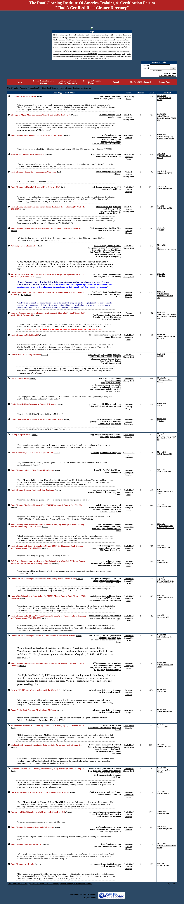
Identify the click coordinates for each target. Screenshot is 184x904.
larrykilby (162, 691)
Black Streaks (100, 254)
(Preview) (40, 96)
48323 (119, 230)
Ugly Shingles (95, 435)
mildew (113, 563)
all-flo (112, 156)
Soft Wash (94, 252)
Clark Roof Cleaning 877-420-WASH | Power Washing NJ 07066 (39, 792)
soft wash (96, 710)
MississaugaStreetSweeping (166, 249)
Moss (113, 98)
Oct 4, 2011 (161, 312)
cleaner (118, 419)
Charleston (107, 357)
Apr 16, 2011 (161, 171)
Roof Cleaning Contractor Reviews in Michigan (32, 827)
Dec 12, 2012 (161, 709)
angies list (117, 831)
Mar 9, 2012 (161, 434)
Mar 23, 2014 (161, 844)
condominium (115, 812)
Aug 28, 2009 (161, 96)
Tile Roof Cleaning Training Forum (128, 174)
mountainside (115, 581)
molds (119, 172)
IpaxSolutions (164, 813)
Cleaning (106, 250)
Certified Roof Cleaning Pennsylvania (128, 422)
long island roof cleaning (111, 142)
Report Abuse (90, 897)
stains (107, 337)
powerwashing (101, 579)
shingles (114, 337)
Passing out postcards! (20, 435)
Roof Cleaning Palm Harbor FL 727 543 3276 (165, 527)
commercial (105, 812)
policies (118, 730)
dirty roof (117, 135)
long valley (100, 598)
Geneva (102, 248)
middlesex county (98, 640)
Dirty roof (117, 864)
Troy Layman (164, 865)
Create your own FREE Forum (82, 894)
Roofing (118, 277)
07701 (119, 620)
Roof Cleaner (116, 250)
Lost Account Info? (167, 75)
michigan (106, 187)
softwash (106, 424)
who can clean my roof (102, 144)
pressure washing (101, 526)
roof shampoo (115, 670)
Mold (102, 437)
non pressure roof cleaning (105, 389)
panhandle (95, 453)
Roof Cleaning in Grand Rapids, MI (26, 844)
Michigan (106, 435)
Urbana (104, 359)
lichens (118, 512)
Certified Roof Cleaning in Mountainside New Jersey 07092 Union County (43, 579)
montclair (106, 565)
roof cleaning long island (102, 137)
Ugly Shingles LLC (165, 188)
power (114, 794)
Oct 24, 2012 (161, 663)
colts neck (105, 335)
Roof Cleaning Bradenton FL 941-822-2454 (165, 296)
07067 (119, 638)
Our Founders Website (17, 88)
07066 (91, 792)
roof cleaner (116, 753)
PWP (102, 154)
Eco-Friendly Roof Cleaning (103, 274)
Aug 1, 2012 (161, 545)
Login (173, 68)
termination (116, 725)
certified (102, 404)
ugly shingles (95, 829)
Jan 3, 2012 (161, 354)
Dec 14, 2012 (161, 689)
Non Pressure (104, 252)
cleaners (96, 636)
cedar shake (105, 710)
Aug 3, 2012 (161, 578)
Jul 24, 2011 (161, 228)
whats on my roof (114, 139)
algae (115, 137)
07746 (119, 509)
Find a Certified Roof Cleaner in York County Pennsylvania (37, 419)
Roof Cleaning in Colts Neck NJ (25, 335)
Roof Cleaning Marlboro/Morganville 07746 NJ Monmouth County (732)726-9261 (47, 505)
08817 (102, 550)
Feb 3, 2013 (161, 489)
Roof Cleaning (100, 98)
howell (113, 187)
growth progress (114, 117)
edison (107, 548)
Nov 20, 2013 (161, 826)
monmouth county (104, 492)
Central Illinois (107, 363)
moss (119, 137)
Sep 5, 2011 (161, 292)
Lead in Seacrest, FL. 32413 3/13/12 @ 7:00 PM (32, 453)
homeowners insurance (97, 728)
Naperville (111, 246)
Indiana (118, 361)
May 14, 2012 (161, 245)
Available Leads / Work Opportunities (128, 455)
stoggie (161, 230)
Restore (107, 317)
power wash (116, 335)
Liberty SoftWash (165, 746)
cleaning (103, 172)
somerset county (114, 526)
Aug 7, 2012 (161, 615)
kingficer (162, 276)
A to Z (161, 405)
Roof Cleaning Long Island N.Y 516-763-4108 (165, 138)
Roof (98, 172)
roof (113, 144)
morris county (94, 600)
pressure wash (95, 507)
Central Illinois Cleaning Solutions (26, 355)
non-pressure (116, 424)
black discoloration (102, 749)
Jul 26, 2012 (161, 504)
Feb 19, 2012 (161, 419)
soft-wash (117, 406)
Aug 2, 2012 (161, 524)
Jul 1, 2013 (161, 792)
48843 (119, 187)
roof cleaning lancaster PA (110, 211)
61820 (108, 391)
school (103, 814)
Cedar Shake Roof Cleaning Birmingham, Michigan (33, 710)
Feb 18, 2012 (161, 403)
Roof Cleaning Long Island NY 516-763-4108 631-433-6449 (37, 135)
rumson (91, 492)
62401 (119, 391)
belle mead (96, 529)
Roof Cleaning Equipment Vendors (129, 157)
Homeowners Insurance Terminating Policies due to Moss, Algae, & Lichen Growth (47, 725)
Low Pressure (115, 252)
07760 (119, 490)
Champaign (95, 359)
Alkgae (101, 277)
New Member (170, 73)
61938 (113, 391)
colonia (102, 638)
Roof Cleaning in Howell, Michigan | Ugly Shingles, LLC (35, 187)
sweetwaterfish (164, 562)
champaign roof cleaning (111, 383)
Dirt (119, 319)
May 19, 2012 (161, 378)
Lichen (118, 98)
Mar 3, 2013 (161, 744)
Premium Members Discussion (128, 295)
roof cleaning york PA (112, 209)
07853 (107, 598)
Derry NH (98, 470)
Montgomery (93, 248)
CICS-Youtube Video (20, 378)
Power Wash (116, 313)
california (117, 174)
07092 (111, 583)
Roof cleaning (115, 751)
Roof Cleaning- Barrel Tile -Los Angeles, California (33, 172)
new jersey (117, 492)
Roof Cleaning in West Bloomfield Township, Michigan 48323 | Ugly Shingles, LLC (47, 228)
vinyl (107, 561)
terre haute (96, 387)
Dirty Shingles (106, 355)
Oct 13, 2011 (161, 334)
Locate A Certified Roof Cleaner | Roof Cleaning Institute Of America (60, 88)
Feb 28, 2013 (161, 768)
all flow (118, 156)
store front (96, 814)
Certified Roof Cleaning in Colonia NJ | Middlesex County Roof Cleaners (43, 636)
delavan (99, 156)
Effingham (117, 357)
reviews (110, 827)
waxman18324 (164, 727)
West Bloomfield (109, 230)
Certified (100, 256)
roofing (118, 144)
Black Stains (109, 277)
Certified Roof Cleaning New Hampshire (128, 472)
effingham (112, 387)
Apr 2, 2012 (161, 274)
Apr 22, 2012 (161, 469)
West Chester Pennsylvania (110, 96)
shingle (108, 512)
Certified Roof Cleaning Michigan (128, 189)
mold (115, 189)
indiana (105, 387)
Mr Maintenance (165, 472)
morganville (114, 507)
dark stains (105, 829)
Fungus (114, 319)
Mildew (118, 274)
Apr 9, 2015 (161, 863)
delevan (106, 156)
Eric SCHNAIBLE (165, 173)
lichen (104, 139)
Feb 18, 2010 (161, 135)
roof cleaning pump (113, 154)
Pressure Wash (105, 313)
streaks (95, 581)
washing (108, 228)
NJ (95, 670)
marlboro (105, 507)
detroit (102, 406)
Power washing (95, 745)
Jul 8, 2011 (160, 206)
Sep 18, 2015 (161, 811)
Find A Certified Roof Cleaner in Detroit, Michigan (33, 404)
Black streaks (101, 207)
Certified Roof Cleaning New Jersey (128, 337)
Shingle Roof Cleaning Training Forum (128, 117)
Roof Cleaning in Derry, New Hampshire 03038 (32, 470)
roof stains (112, 668)
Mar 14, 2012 (161, 452)
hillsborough (107, 529)
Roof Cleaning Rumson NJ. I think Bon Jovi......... (32, 490)
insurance (107, 725)
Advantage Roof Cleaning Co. (24, 246)
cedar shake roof (103, 690)
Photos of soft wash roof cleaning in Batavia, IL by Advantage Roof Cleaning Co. (46, 745)
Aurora (118, 246)
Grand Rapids (107, 864)
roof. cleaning (103, 546)
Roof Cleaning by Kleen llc (22, 864)
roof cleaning (107, 135)
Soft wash (117, 363)
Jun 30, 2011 (161, 186)
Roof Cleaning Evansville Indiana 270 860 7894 (166, 118)
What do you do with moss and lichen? (28, 154)
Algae (108, 98)
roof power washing (113, 665)
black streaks (107, 189)
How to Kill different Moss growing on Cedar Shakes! (34, 690)
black (119, 579)
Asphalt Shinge (110, 256)
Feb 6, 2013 (161, 725)
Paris (102, 361)
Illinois (95, 250)
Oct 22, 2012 (161, 635)
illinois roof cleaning (113, 381)
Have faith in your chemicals (23, 96)
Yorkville (109, 248)
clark (108, 792)
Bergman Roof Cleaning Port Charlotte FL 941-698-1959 (166, 316)
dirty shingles (115, 385)
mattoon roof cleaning (101, 385)
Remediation (98, 317)
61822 (119, 389)
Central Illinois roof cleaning (109, 378)
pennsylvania (95, 421)
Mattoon (93, 357)
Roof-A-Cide (118, 295)
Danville (118, 359)
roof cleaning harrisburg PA (109, 213)
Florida (103, 453)
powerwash (105, 600)
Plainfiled (117, 248)
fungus (110, 747)
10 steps (102, 115)
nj (110, 335)
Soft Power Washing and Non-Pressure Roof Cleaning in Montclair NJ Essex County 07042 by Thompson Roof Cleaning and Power (48, 562)
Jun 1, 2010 (161, 154)
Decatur (111, 359)
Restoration (116, 315)
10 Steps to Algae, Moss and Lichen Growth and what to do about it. (41, 115)
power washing (115, 524)
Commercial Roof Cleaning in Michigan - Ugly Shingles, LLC (38, 812)
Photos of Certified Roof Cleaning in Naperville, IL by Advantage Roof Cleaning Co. (48, 769)
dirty (119, 747)
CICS (161, 356)
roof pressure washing (98, 668)
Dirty (119, 256)
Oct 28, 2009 (161, 114)
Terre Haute (109, 361)
